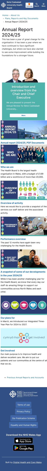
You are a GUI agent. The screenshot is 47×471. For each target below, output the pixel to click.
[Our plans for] (23, 311)
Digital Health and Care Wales (27, 462)
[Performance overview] (23, 233)
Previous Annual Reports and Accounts (25, 377)
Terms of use (23, 405)
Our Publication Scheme (23, 418)
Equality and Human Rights (23, 425)
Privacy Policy (23, 411)
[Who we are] (23, 163)
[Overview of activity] (23, 199)
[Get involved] (23, 349)
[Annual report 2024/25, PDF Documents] (23, 132)
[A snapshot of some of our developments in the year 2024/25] (23, 272)
